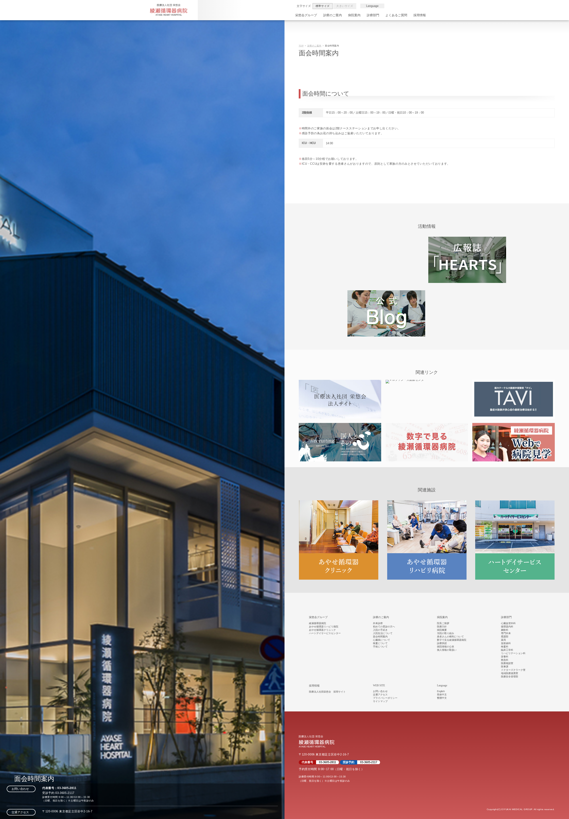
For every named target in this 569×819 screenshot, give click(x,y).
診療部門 (373, 15)
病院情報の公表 (445, 646)
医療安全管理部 (509, 676)
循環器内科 (507, 626)
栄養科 (504, 656)
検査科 (504, 646)
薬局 (503, 640)
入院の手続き (380, 630)
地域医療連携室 (509, 673)
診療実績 (442, 643)
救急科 (504, 660)
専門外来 (506, 633)
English (441, 691)
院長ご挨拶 (443, 623)
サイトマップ (380, 701)
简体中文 (442, 694)
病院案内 (354, 15)
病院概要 (442, 630)
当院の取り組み (445, 633)
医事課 (504, 666)
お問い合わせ (21, 789)
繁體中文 (442, 698)
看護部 (504, 636)
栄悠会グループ (306, 15)
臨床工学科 (507, 650)
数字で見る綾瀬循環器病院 (451, 640)
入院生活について (383, 633)
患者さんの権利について (450, 636)
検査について (380, 643)
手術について (380, 646)
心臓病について (381, 640)
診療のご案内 (332, 15)
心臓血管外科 (508, 623)
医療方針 (442, 626)
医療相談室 (507, 663)
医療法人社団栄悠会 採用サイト (327, 691)
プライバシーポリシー (385, 698)
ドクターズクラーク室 (513, 670)
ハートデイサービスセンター (325, 633)
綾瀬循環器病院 (317, 623)
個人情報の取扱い (447, 650)
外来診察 (378, 623)
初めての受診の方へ (384, 626)
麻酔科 (504, 630)
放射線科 (506, 643)
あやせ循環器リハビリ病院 (323, 626)
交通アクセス (21, 812)
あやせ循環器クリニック (322, 630)
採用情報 (419, 15)
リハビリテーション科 (513, 653)
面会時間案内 (380, 636)
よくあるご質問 (396, 15)
